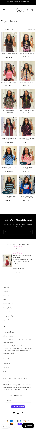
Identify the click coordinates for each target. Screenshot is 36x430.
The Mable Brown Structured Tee (9, 54)
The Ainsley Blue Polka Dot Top (9, 168)
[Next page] (28, 208)
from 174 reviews (18, 249)
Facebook (6, 367)
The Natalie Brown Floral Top (27, 53)
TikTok (5, 371)
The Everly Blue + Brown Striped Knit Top (9, 197)
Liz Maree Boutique (15, 427)
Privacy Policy (7, 308)
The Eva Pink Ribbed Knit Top (9, 82)
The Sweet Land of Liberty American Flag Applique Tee (26, 197)
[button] (4, 10)
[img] (18, 246)
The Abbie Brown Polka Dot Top (9, 139)
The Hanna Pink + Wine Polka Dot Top (27, 139)
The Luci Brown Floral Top (27, 110)
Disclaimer (6, 295)
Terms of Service (8, 320)
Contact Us (6, 291)
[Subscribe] (30, 232)
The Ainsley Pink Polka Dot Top (27, 168)
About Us (6, 287)
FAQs (4, 299)
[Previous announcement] (3, 2)
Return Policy (7, 312)
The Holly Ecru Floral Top (27, 82)
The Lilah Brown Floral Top (9, 110)
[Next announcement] (33, 2)
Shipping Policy (8, 316)
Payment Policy (8, 303)
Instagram (6, 363)
